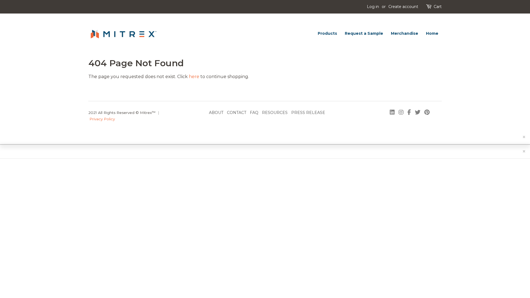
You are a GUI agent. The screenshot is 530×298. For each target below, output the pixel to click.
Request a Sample (364, 33)
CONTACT (236, 112)
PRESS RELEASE (308, 112)
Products (327, 33)
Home (432, 33)
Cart (438, 6)
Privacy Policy (102, 119)
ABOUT (216, 112)
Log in (373, 6)
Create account (403, 6)
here (194, 76)
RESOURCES (275, 112)
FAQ (254, 112)
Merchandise (404, 33)
